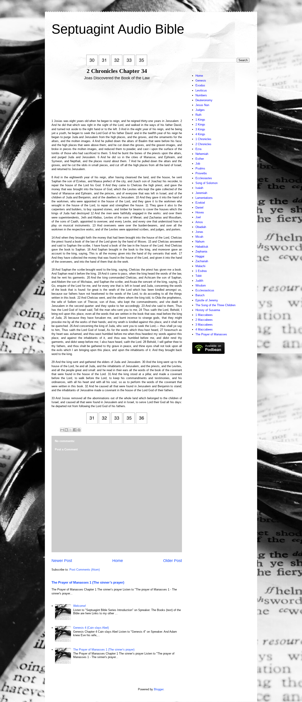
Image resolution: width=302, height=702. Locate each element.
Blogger (158, 689)
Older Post (172, 560)
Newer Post (62, 560)
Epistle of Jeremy (206, 300)
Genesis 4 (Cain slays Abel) (91, 627)
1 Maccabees (204, 315)
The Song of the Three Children (215, 305)
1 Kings (200, 119)
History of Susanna (207, 310)
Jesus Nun (202, 105)
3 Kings (200, 129)
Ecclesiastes (203, 178)
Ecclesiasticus (204, 290)
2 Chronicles (203, 144)
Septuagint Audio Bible (118, 29)
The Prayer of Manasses (211, 334)
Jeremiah (201, 193)
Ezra (198, 149)
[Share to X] (70, 430)
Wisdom (200, 285)
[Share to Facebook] (75, 430)
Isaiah (199, 188)
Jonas (199, 231)
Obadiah (200, 227)
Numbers (201, 95)
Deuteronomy (203, 100)
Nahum (200, 241)
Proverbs (201, 173)
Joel (198, 217)
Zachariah (201, 261)
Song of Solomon (206, 183)
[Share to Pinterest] (79, 430)
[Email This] (62, 430)
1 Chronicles (203, 139)
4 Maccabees (204, 329)
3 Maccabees (204, 324)
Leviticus (201, 90)
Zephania (201, 251)
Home (117, 560)
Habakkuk (201, 246)
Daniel (199, 207)
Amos (199, 222)
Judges (200, 110)
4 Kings (200, 134)
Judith (199, 280)
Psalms (200, 168)
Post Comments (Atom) (84, 569)
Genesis (200, 80)
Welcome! (79, 605)
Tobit (198, 275)
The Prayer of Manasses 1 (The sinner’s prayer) (88, 582)
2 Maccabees (204, 319)
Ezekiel (200, 202)
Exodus (200, 85)
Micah (199, 236)
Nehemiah (201, 154)
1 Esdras (201, 271)
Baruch (200, 295)
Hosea (199, 212)
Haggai (199, 256)
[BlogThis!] (66, 430)
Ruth (198, 114)
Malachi (200, 266)
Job (197, 163)
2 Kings (200, 124)
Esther (199, 158)
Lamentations (204, 197)
